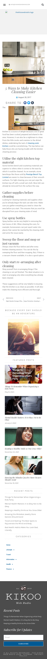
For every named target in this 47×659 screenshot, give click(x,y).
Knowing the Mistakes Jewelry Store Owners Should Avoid (23, 478)
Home (8, 545)
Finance (9, 569)
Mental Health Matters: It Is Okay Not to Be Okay (23, 418)
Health (8, 564)
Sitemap (27, 654)
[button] (4, 5)
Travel (8, 554)
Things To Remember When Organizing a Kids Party (22, 387)
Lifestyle (9, 550)
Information (10, 559)
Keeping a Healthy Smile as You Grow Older (23, 448)
